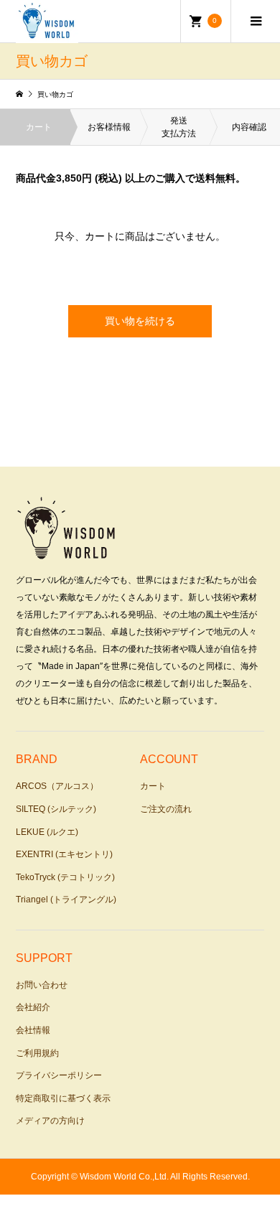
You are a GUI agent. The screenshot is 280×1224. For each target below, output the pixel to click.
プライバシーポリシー (59, 1075)
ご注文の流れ (166, 809)
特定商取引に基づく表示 (63, 1098)
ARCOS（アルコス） (57, 786)
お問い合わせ (41, 985)
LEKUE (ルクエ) (47, 832)
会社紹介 (33, 1007)
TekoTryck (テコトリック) (65, 877)
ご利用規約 (37, 1053)
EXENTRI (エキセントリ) (64, 854)
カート (153, 786)
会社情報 (33, 1030)
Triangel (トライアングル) (66, 899)
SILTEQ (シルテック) (56, 809)
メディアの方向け (50, 1121)
